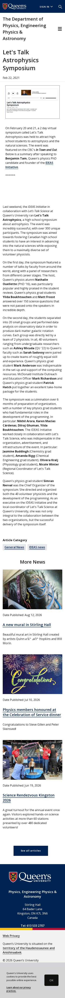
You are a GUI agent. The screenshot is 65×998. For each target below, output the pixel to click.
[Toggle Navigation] (59, 29)
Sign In (44, 6)
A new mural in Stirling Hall (27, 624)
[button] (60, 6)
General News (14, 547)
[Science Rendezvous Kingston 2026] (32, 760)
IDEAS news (37, 547)
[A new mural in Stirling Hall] (32, 589)
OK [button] (51, 980)
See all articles (31, 850)
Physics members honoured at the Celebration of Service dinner (32, 712)
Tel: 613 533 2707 (32, 926)
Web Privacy (11, 936)
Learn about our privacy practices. (18, 989)
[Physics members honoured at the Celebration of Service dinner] (32, 674)
